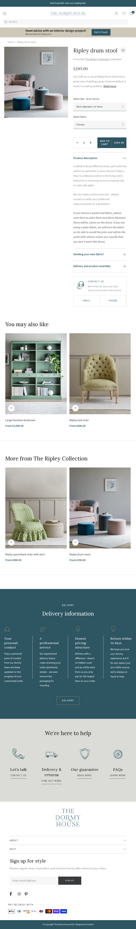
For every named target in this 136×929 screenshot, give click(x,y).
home (11, 42)
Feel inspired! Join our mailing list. (68, 3)
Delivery (68, 700)
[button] (123, 50)
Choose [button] (80, 124)
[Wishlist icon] (122, 13)
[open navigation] (4, 13)
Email (86, 300)
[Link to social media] (11, 894)
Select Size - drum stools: (86, 99)
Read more (109, 86)
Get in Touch (101, 32)
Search (13, 22)
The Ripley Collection (97, 59)
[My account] (116, 13)
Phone (113, 300)
